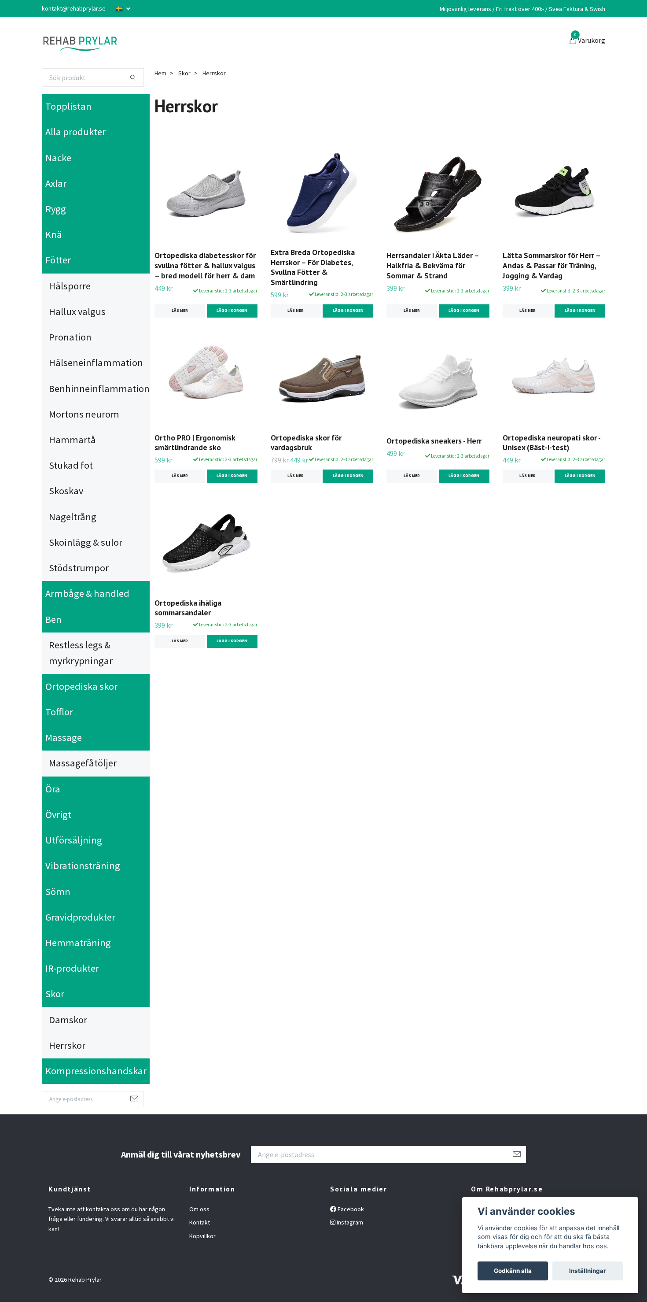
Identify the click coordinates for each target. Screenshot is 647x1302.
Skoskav (66, 491)
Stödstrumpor (79, 568)
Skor (54, 994)
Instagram (349, 1222)
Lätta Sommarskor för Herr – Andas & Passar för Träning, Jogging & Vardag (551, 265)
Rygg (55, 209)
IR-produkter (72, 968)
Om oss (199, 1209)
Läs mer (180, 310)
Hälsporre (70, 286)
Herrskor (67, 1045)
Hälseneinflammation (96, 362)
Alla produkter (75, 132)
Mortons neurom (84, 414)
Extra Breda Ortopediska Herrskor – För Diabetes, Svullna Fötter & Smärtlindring (313, 267)
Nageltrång (72, 516)
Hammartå (72, 439)
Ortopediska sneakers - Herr (434, 441)
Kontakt (199, 1222)
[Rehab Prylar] (80, 41)
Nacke (58, 158)
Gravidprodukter (80, 917)
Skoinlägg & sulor (85, 542)
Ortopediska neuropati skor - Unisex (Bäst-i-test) (551, 443)
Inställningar (587, 1270)
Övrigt (58, 814)
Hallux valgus (77, 311)
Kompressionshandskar (96, 1071)
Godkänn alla (513, 1270)
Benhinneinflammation (99, 388)
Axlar (55, 183)
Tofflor (59, 712)
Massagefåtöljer (83, 763)
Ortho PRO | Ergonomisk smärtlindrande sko (194, 443)
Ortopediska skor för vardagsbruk (306, 443)
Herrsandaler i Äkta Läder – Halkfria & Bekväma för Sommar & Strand (432, 265)
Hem (160, 73)
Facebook (350, 1209)
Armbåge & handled (87, 593)
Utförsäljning (73, 840)
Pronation (70, 337)
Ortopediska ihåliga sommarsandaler (187, 608)
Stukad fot (71, 465)
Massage (63, 737)
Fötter (58, 260)
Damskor (68, 1019)
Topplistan (68, 106)
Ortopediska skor (81, 686)
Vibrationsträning (82, 865)
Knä (53, 234)
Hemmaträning (78, 942)
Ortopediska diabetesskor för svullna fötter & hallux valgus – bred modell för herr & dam (205, 265)
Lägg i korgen (232, 310)
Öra (52, 789)
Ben (53, 619)
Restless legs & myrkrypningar (81, 653)
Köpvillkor (202, 1236)
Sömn (57, 891)
